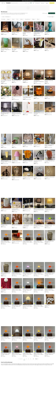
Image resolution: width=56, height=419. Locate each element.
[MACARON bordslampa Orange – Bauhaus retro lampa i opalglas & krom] (39, 283)
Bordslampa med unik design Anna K (17, 225)
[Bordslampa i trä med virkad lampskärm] (50, 75)
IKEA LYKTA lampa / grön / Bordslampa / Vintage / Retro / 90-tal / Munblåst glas (6, 49)
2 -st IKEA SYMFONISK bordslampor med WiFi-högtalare (28, 225)
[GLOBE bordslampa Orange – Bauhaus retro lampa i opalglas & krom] (28, 347)
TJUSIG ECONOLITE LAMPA (5, 32)
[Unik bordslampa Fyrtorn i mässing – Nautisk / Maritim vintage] (28, 91)
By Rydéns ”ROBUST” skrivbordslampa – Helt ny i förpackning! (16, 209)
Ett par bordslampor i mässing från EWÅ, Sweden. (6, 81)
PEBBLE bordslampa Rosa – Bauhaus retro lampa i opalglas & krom (16, 354)
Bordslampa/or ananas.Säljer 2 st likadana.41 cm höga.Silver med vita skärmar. (16, 113)
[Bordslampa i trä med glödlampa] (50, 91)
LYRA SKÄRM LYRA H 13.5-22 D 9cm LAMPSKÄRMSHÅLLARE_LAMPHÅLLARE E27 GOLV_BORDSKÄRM (17, 97)
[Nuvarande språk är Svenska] (31, 3)
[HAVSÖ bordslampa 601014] (28, 203)
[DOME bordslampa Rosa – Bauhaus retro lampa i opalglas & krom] (28, 267)
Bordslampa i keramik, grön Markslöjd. (27, 33)
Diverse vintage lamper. (37, 144)
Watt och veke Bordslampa (5, 96)
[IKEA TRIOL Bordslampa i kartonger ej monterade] (39, 107)
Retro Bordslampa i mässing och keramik (5, 145)
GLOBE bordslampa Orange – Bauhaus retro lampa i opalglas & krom (27, 354)
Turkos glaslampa (47, 32)
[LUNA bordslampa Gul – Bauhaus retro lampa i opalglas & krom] (39, 331)
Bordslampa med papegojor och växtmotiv (16, 177)
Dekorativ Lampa (47, 305)
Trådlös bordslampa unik (48, 112)
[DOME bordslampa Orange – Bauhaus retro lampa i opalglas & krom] (6, 235)
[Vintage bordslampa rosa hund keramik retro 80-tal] (39, 27)
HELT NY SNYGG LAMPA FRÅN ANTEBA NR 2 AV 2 (49, 241)
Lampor (3, 16)
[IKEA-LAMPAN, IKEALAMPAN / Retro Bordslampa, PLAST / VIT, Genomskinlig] (6, 107)
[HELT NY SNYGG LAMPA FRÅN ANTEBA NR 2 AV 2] (50, 235)
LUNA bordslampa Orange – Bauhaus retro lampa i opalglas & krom (5, 338)
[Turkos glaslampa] (50, 27)
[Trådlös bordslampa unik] (50, 107)
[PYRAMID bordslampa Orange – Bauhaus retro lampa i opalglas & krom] (28, 235)
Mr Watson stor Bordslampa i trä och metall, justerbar (27, 49)
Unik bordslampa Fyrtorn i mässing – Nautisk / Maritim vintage (28, 97)
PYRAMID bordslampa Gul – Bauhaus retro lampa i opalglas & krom (38, 273)
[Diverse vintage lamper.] (39, 139)
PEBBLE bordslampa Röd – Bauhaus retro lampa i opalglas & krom (50, 338)
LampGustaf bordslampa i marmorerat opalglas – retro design (6, 161)
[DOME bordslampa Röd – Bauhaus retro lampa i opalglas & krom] (50, 267)
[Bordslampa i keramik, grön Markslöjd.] (28, 27)
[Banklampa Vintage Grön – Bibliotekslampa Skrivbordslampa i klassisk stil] (39, 219)
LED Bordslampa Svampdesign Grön (16, 145)
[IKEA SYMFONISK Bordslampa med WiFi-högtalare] (17, 43)
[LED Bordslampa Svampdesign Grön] (17, 139)
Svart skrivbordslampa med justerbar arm (38, 161)
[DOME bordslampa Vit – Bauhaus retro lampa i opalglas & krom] (28, 283)
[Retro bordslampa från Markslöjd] (28, 107)
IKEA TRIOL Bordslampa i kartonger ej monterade (39, 113)
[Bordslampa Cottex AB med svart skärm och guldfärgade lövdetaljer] (39, 203)
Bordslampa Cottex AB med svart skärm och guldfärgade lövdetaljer (39, 209)
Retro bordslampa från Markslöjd (27, 112)
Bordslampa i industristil (15, 32)
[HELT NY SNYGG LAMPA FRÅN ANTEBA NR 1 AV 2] (6, 267)
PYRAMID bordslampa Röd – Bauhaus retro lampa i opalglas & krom (16, 273)
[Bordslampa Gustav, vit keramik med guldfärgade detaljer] (50, 203)
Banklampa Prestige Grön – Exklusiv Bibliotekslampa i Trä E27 (50, 225)
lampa (43, 363)
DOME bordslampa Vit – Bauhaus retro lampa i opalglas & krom (27, 289)
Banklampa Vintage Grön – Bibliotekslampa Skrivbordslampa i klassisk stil (39, 225)
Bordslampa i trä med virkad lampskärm (49, 81)
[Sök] (26, 3)
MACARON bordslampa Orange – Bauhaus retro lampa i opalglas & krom (38, 290)
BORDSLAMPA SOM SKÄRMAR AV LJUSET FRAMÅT (6, 289)
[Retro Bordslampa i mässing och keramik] (6, 139)
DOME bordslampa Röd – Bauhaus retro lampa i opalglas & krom (50, 273)
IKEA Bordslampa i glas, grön (38, 48)
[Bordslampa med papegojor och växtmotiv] (17, 171)
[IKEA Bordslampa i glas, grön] (39, 43)
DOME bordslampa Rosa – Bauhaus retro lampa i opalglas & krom (28, 273)
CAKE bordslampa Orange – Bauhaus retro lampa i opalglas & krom (5, 306)
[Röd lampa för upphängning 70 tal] (17, 235)
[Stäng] (55, 0)
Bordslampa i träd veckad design (38, 96)
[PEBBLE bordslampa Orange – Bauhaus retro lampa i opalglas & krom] (39, 299)
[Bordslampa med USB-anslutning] (50, 171)
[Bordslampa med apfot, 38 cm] (17, 75)
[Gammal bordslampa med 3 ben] (6, 203)
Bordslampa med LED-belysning (27, 144)
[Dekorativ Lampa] (50, 299)
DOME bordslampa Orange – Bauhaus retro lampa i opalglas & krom (5, 242)
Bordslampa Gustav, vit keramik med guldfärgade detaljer (49, 209)
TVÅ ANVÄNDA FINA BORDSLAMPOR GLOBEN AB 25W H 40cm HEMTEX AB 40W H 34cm (39, 81)
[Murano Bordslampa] (17, 155)
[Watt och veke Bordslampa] (6, 91)
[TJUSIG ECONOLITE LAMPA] (6, 27)
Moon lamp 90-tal (25, 80)
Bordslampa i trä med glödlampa (49, 96)
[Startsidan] (8, 3)
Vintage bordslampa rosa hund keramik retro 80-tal (38, 33)
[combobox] (19, 3)
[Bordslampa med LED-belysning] (28, 139)
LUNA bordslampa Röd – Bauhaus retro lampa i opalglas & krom (17, 306)
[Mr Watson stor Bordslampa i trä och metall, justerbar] (28, 43)
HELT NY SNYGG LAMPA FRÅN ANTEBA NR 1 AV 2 (5, 273)
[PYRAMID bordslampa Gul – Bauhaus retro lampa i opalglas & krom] (39, 267)
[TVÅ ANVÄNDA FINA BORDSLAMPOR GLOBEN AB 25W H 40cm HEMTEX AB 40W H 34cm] (39, 75)
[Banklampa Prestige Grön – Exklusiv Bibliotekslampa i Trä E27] (50, 219)
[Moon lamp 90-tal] (28, 75)
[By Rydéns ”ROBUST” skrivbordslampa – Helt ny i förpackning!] (17, 203)
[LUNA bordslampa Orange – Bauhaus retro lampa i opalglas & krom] (6, 331)
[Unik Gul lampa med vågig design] (28, 155)
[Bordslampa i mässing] (6, 219)
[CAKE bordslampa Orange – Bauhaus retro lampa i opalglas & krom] (6, 299)
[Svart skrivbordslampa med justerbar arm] (39, 155)
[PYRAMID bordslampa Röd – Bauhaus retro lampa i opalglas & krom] (17, 267)
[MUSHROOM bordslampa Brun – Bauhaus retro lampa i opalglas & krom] (28, 299)
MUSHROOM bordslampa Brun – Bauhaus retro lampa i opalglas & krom (27, 306)
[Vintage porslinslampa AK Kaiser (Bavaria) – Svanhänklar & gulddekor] (50, 139)
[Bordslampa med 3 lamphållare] (6, 171)
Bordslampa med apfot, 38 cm (16, 80)
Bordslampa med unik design (49, 48)
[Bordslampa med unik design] (50, 43)
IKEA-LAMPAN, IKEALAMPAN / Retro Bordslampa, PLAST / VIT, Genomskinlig (6, 113)
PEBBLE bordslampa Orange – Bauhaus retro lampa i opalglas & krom (38, 306)
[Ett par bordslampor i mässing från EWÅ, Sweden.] (6, 75)
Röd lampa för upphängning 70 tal (17, 241)
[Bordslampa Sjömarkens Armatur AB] (28, 171)
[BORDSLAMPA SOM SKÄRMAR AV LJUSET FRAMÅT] (6, 283)
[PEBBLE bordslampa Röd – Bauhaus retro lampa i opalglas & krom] (50, 331)
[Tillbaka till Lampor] (1, 16)
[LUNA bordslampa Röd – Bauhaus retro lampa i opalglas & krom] (17, 299)
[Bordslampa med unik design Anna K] (17, 219)
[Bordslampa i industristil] (17, 27)
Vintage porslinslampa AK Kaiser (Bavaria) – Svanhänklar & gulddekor (49, 145)
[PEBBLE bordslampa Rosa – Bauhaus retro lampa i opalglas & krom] (17, 347)
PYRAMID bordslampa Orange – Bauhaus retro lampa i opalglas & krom (27, 242)
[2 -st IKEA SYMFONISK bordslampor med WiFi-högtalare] (28, 219)
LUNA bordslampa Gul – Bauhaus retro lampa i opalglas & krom (38, 338)
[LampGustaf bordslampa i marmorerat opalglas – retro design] (6, 155)
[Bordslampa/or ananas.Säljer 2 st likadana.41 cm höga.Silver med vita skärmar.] (17, 107)
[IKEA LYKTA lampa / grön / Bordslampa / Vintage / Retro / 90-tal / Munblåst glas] (6, 43)
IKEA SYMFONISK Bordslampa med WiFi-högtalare (17, 49)
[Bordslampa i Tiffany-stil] (39, 171)
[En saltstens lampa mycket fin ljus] (50, 155)
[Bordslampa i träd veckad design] (39, 91)
